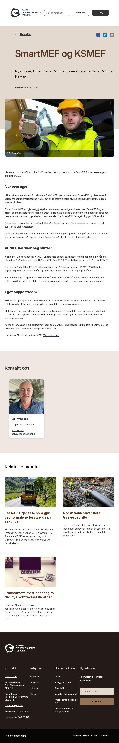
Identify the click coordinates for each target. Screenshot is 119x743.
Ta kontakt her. (51, 335)
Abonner (97, 701)
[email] (112, 35)
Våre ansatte (11, 676)
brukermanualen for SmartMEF (57, 216)
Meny (100, 12)
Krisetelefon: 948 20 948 (17, 717)
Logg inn (80, 12)
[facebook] (98, 35)
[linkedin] (105, 35)
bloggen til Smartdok (93, 216)
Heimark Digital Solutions (96, 735)
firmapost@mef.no (14, 705)
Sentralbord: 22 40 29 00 (17, 711)
